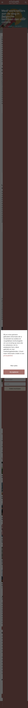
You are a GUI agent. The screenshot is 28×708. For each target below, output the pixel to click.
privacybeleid (8, 356)
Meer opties (14, 365)
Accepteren (14, 372)
